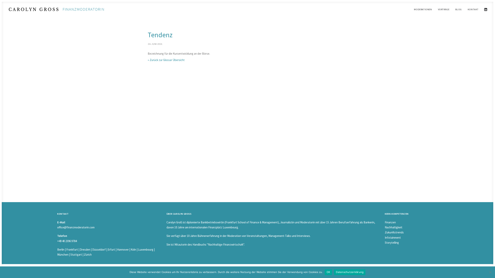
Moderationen (423, 9)
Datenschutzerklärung (350, 272)
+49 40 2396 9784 (67, 241)
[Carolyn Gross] (56, 9)
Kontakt (473, 9)
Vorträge (444, 9)
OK (328, 272)
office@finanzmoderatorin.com (76, 227)
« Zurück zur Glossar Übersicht (166, 60)
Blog (458, 9)
